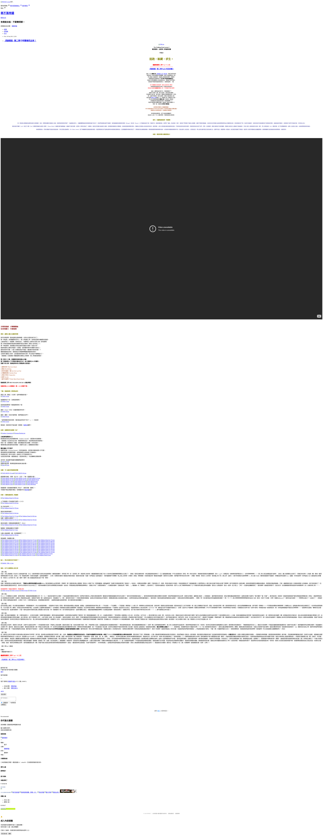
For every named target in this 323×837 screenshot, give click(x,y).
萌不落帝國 (7, 13)
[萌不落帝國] (1, 788)
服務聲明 (177, 813)
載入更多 (3, 694)
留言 (13, 681)
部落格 (6, 31)
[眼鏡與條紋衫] (68, 792)
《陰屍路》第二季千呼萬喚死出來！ (20, 41)
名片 (5, 33)
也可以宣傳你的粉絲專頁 (6, 792)
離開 (10, 833)
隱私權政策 (171, 813)
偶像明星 (14, 26)
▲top (2, 691)
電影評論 (13, 686)
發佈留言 (3, 704)
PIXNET (149, 813)
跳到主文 (3, 17)
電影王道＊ (14, 688)
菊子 (2, 672)
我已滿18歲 (4, 833)
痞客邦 (10, 681)
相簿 (5, 29)
